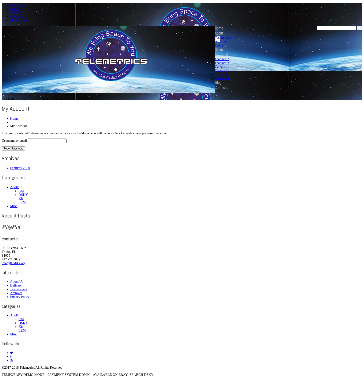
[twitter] (11, 353)
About (219, 33)
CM (21, 191)
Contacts (221, 87)
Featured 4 (222, 78)
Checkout (16, 16)
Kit (21, 198)
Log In (14, 9)
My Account (18, 20)
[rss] (11, 360)
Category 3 (222, 74)
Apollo (14, 187)
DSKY (23, 194)
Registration (18, 5)
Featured (221, 54)
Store (219, 49)
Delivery (16, 13)
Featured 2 (222, 59)
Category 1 (222, 66)
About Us (16, 281)
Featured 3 (222, 63)
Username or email (14, 140)
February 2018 (20, 168)
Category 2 (222, 70)
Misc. (13, 206)
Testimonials (223, 37)
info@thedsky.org (13, 263)
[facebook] (11, 356)
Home (219, 28)
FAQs (219, 45)
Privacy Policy (19, 297)
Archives (221, 41)
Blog (218, 82)
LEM (22, 202)
